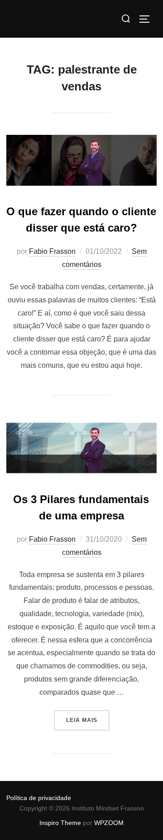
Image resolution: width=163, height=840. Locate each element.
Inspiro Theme (60, 822)
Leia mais (88, 716)
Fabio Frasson (52, 251)
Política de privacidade (38, 797)
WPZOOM (109, 822)
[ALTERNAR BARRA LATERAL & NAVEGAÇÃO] (148, 19)
